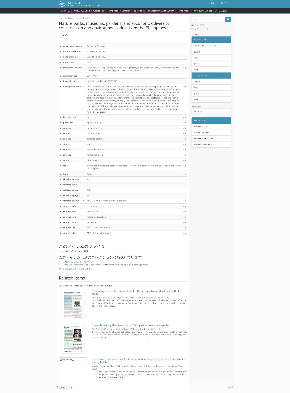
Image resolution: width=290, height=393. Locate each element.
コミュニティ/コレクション (206, 45)
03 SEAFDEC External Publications (89, 10)
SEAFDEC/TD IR (200, 126)
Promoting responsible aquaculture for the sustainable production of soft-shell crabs (137, 292)
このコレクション (202, 28)
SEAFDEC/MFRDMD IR (203, 138)
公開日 (197, 51)
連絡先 (230, 387)
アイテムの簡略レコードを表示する (74, 18)
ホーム (67, 10)
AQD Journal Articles (203, 10)
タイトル (198, 63)
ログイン (198, 111)
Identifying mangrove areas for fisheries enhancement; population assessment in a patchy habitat (139, 361)
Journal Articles (184, 10)
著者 (196, 57)
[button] (212, 3)
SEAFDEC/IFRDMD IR (203, 144)
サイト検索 (199, 25)
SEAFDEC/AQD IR (201, 132)
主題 (196, 69)
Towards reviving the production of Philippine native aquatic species (130, 325)
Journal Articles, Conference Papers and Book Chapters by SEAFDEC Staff (140, 10)
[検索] (228, 19)
